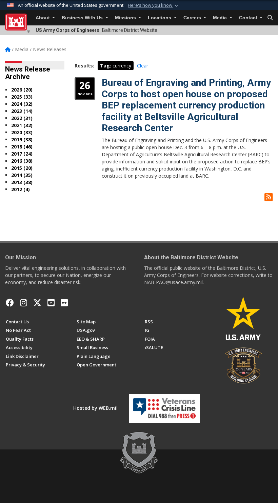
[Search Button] (270, 18)
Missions (126, 17)
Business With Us (83, 17)
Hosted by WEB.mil (95, 408)
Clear (142, 65)
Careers (192, 17)
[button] (153, 5)
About (43, 17)
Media (220, 17)
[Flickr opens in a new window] (64, 303)
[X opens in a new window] (37, 303)
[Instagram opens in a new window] (23, 303)
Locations (160, 17)
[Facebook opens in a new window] (10, 303)
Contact (249, 17)
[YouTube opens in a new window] (51, 303)
